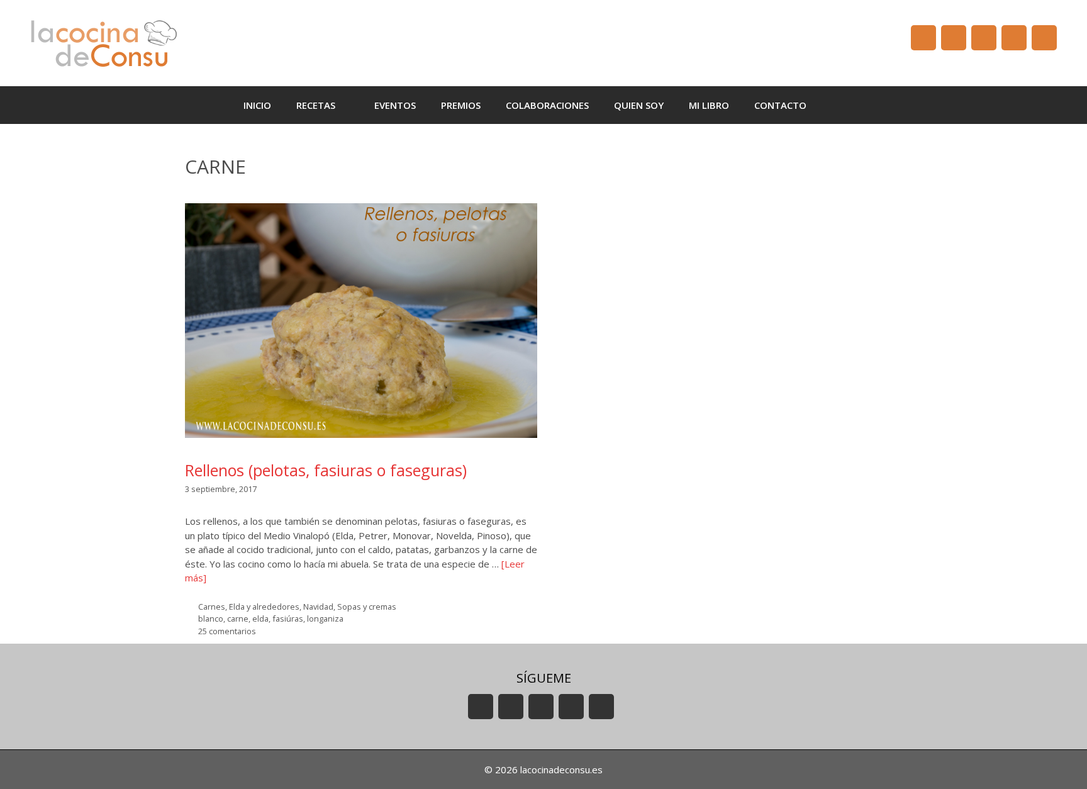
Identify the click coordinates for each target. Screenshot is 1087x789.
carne (237, 618)
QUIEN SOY (639, 105)
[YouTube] (923, 37)
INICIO (257, 105)
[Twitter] (983, 37)
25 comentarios (227, 631)
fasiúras (287, 618)
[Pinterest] (1044, 37)
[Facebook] (953, 37)
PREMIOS (461, 105)
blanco (210, 618)
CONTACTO (780, 105)
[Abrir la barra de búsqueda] (837, 105)
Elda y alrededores (264, 606)
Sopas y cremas (366, 606)
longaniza (325, 618)
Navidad (318, 606)
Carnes (211, 606)
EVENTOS (395, 105)
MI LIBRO (709, 105)
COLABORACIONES (547, 105)
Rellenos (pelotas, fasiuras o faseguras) (326, 470)
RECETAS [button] (315, 105)
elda (260, 618)
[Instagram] (1014, 37)
